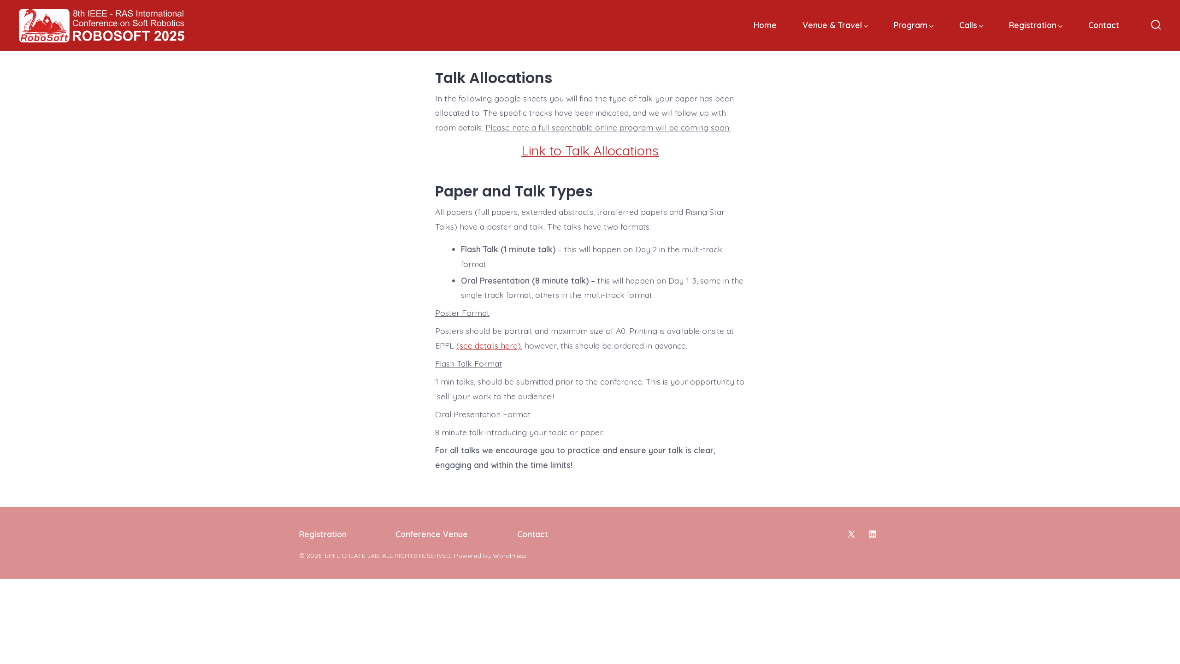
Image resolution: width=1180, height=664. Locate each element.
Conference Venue (431, 534)
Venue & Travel (832, 25)
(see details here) (488, 345)
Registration (1032, 25)
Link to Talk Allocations (590, 150)
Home (765, 25)
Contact (1103, 25)
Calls (968, 25)
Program (910, 25)
